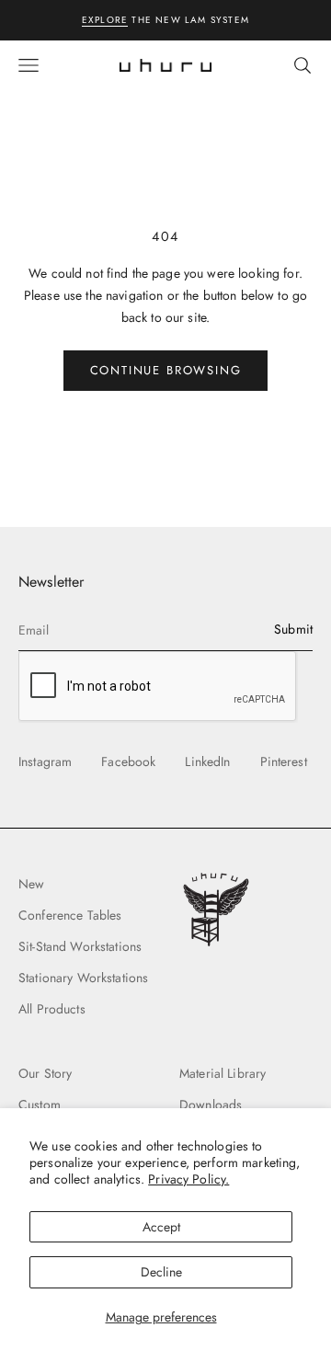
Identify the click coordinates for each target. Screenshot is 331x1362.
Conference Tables (69, 915)
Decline (161, 1272)
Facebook (128, 761)
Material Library (222, 1073)
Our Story (45, 1073)
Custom (39, 1104)
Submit (293, 629)
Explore (105, 20)
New (31, 884)
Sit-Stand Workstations (80, 946)
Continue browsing (166, 370)
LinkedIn (207, 761)
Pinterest (283, 761)
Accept (161, 1227)
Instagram (45, 761)
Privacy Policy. (188, 1179)
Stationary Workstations (83, 977)
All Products (52, 1009)
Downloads (210, 1104)
